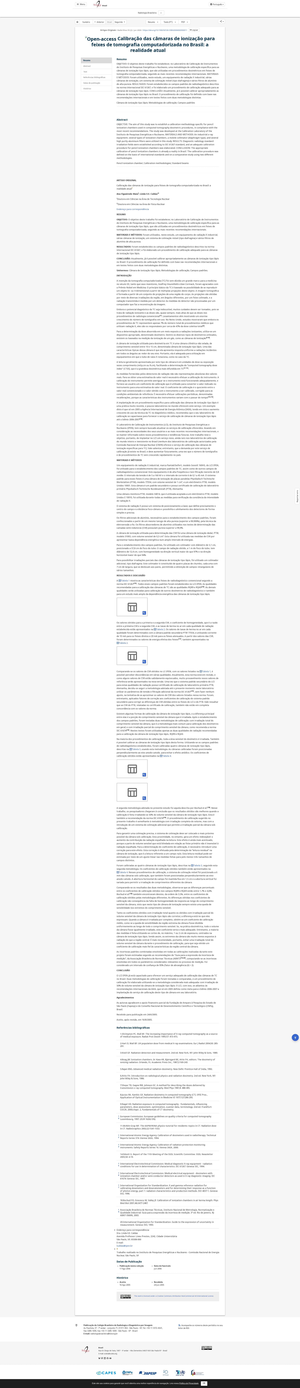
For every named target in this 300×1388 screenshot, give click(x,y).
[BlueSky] (99, 1358)
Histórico (87, 88)
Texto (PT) (168, 22)
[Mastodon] (102, 1358)
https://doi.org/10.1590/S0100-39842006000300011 (165, 30)
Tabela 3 (136, 749)
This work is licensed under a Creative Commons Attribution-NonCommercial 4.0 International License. (174, 1296)
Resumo (151, 22)
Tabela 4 (166, 755)
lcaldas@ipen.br (125, 1245)
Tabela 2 (160, 629)
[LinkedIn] (105, 1358)
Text (85, 71)
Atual (109, 22)
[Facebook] (108, 1358)
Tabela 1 (125, 580)
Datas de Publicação (91, 83)
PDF (183, 22)
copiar (194, 30)
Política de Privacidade (189, 1383)
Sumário (86, 22)
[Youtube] (110, 1358)
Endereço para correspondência (133, 209)
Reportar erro (297, 496)
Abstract (87, 66)
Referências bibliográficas (94, 77)
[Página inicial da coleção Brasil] (85, 1353)
